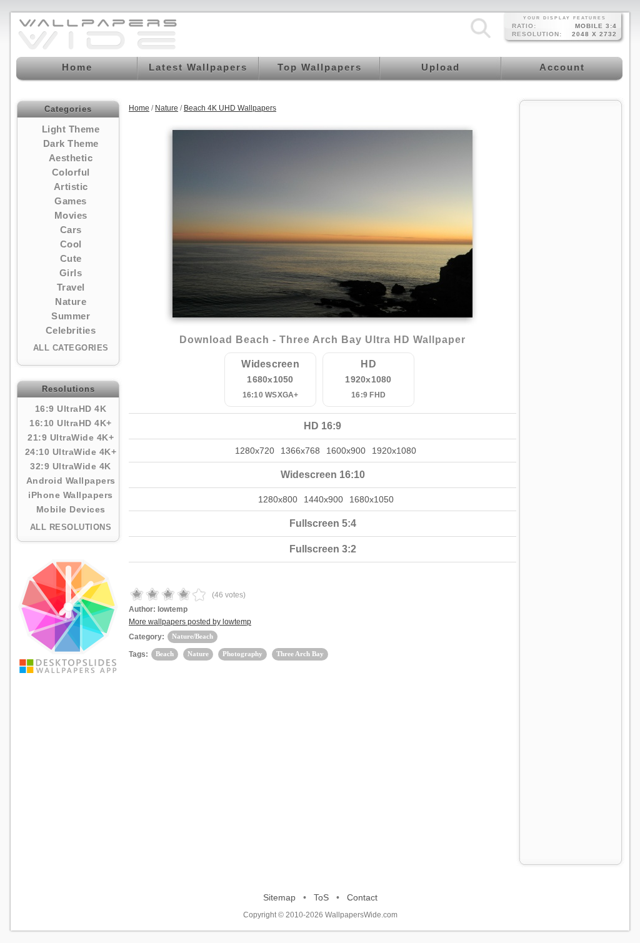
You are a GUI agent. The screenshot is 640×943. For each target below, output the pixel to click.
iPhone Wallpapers (70, 495)
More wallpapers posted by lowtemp (190, 621)
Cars (71, 229)
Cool (71, 244)
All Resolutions (71, 527)
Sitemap (279, 897)
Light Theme (71, 129)
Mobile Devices (71, 509)
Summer (70, 316)
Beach (165, 653)
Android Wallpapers (71, 481)
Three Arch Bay (300, 653)
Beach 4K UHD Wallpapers (230, 108)
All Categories (71, 347)
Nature (70, 301)
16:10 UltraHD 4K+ (70, 423)
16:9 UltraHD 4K (71, 409)
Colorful (71, 172)
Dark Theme (71, 143)
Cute (71, 258)
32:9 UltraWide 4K (70, 466)
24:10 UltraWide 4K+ (71, 452)
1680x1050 (371, 499)
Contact (362, 897)
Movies (71, 215)
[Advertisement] (571, 294)
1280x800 (278, 499)
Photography (242, 653)
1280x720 (254, 451)
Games (70, 201)
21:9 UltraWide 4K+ (71, 437)
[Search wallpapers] (480, 38)
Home (139, 108)
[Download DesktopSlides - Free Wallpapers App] (68, 616)
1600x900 (346, 451)
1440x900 (323, 499)
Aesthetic (71, 157)
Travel (71, 287)
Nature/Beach (192, 636)
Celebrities (71, 330)
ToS (321, 897)
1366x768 (300, 451)
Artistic (71, 186)
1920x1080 (394, 451)
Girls (70, 272)
